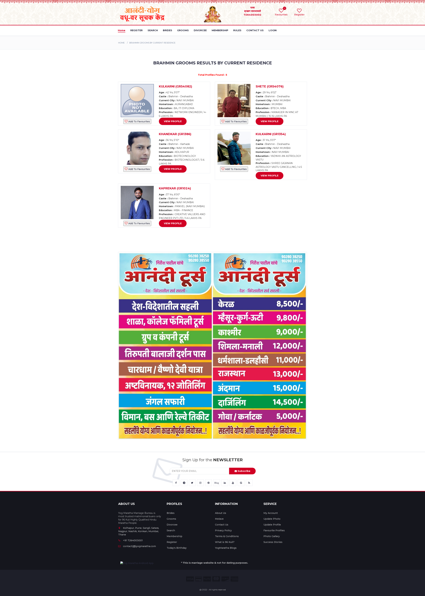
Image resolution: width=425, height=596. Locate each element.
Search (171, 530)
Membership (174, 536)
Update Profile (272, 524)
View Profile (173, 121)
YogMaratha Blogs (226, 547)
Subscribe (243, 471)
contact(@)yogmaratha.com (139, 546)
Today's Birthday (177, 547)
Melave (219, 518)
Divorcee (172, 524)
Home (121, 42)
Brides (170, 513)
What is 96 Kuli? (224, 542)
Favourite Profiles (274, 530)
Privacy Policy (223, 530)
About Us (220, 513)
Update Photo (271, 518)
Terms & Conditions (227, 536)
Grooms (171, 518)
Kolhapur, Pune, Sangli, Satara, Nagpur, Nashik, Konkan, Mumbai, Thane (138, 531)
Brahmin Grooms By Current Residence (152, 42)
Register (172, 542)
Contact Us (221, 524)
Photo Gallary (271, 536)
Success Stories (272, 542)
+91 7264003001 (133, 540)
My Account (270, 513)
